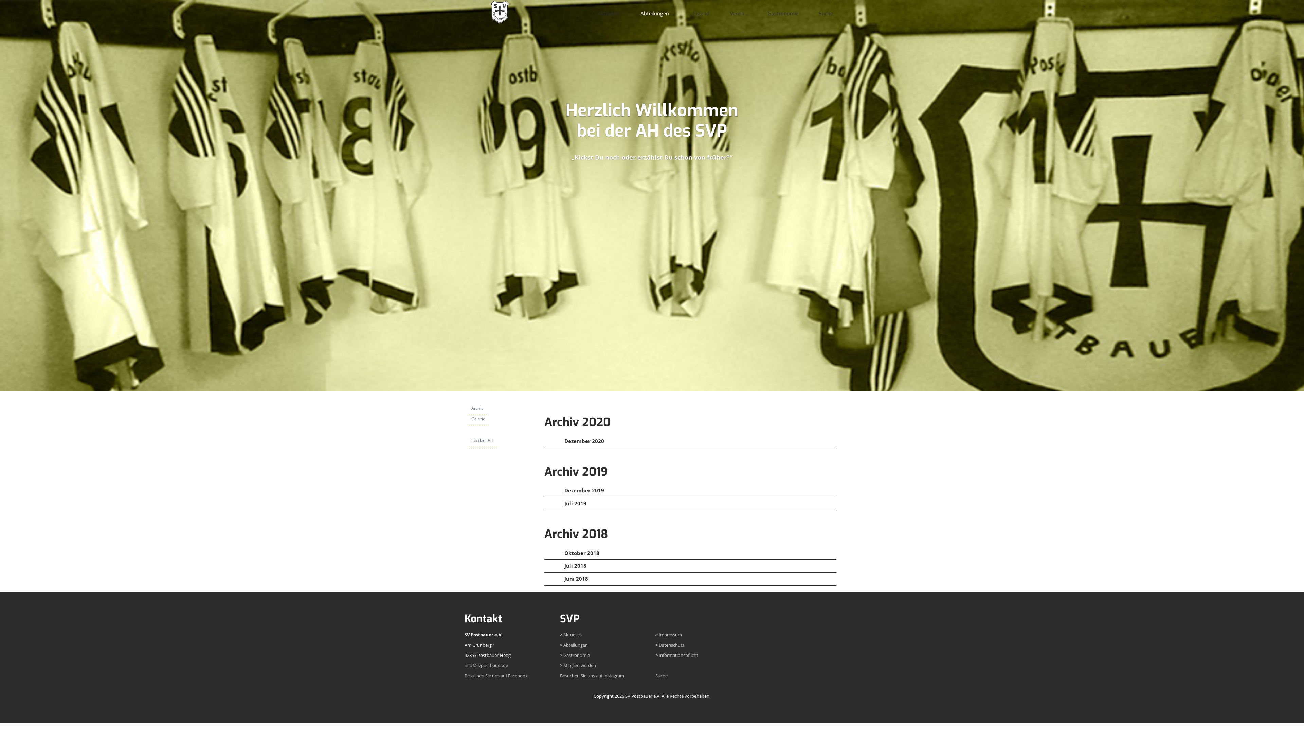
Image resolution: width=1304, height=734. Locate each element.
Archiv (477, 408)
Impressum (670, 635)
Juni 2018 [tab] (575, 578)
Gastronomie (783, 13)
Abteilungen (654, 13)
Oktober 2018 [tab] (581, 552)
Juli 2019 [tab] (574, 503)
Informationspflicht (678, 655)
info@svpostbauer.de (486, 665)
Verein (737, 13)
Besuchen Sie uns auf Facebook (496, 675)
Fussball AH (482, 440)
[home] (499, 11)
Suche (826, 13)
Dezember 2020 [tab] (583, 441)
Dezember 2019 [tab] (583, 490)
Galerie (478, 419)
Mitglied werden (579, 665)
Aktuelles (609, 13)
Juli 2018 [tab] (574, 565)
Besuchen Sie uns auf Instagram (592, 675)
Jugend (700, 13)
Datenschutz (671, 645)
